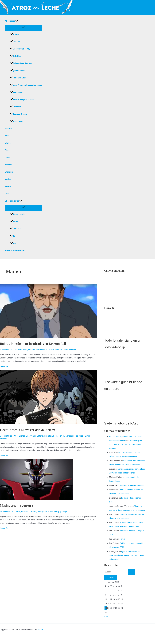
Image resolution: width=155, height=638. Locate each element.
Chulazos (8, 143)
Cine (7, 150)
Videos (16, 243)
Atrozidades (10, 21)
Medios (8, 179)
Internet (8, 165)
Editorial (31, 349)
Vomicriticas (18, 121)
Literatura (9, 172)
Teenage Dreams (20, 114)
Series (15, 221)
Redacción (40, 349)
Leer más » (4, 366)
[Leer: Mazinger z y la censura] (36, 499)
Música (8, 186)
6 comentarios (6, 436)
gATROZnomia (19, 70)
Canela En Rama (20, 349)
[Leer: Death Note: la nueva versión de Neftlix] (48, 423)
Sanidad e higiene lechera (23, 99)
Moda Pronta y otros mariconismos (27, 85)
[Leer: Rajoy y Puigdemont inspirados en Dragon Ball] (48, 337)
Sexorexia (17, 107)
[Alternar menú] (23, 28)
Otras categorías (12, 201)
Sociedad (16, 229)
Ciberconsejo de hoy (21, 49)
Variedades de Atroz (74, 436)
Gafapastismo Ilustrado (22, 63)
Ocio (7, 194)
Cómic (7, 157)
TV (14, 236)
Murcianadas (18, 92)
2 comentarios (6, 349)
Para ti (109, 462)
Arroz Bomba (19, 436)
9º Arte (16, 34)
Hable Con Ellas (19, 78)
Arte (7, 136)
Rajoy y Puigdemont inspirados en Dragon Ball (33, 343)
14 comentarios (6, 511)
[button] (16, 21)
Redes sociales (19, 214)
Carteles (16, 41)
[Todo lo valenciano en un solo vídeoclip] (126, 478)
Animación (9, 128)
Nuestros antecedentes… (15, 250)
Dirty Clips (17, 56)
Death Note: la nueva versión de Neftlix (27, 430)
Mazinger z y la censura (16, 505)
